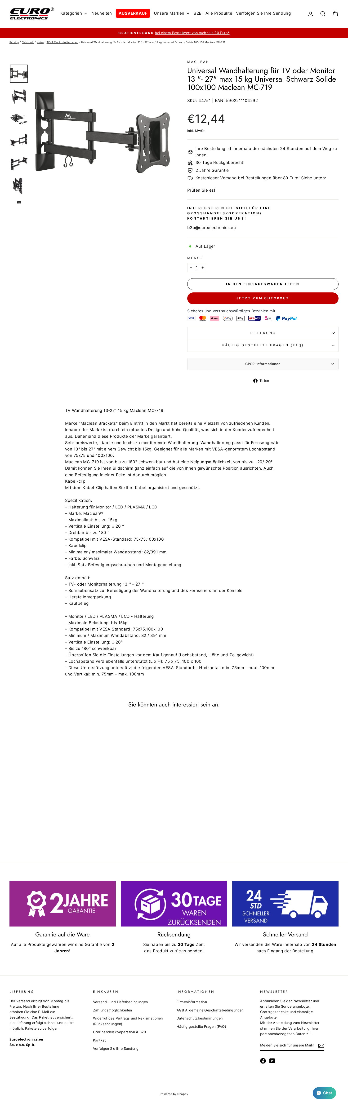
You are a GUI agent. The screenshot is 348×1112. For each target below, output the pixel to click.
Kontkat (99, 1040)
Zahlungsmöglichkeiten (112, 1010)
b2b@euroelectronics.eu (211, 227)
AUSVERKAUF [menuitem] (133, 13)
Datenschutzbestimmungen (200, 1018)
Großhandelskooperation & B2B (119, 1032)
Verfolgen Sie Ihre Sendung (115, 1048)
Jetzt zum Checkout (262, 298)
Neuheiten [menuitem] (101, 13)
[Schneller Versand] (285, 904)
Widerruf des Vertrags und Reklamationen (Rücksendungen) (128, 1021)
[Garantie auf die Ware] (62, 904)
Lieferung (263, 333)
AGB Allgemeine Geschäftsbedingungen (210, 1010)
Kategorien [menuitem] (71, 13)
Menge (195, 258)
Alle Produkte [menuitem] (218, 13)
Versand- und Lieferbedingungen (120, 1002)
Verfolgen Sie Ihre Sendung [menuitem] (263, 13)
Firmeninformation (192, 1002)
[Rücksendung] (174, 904)
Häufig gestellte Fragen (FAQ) (263, 345)
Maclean (198, 62)
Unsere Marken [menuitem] (169, 13)
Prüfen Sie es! (201, 190)
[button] (324, 1093)
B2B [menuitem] (197, 13)
